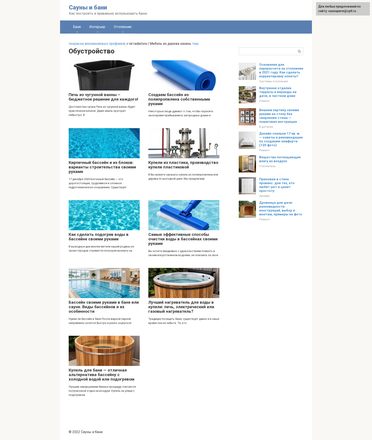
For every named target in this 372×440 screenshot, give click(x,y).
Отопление (123, 27)
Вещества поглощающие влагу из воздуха (280, 159)
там (195, 44)
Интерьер (97, 27)
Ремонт (264, 101)
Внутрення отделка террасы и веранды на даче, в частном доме (277, 92)
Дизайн (264, 195)
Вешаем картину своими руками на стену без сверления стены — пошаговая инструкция (279, 116)
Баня (77, 27)
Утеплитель (267, 166)
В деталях (266, 126)
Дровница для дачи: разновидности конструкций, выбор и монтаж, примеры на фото (280, 208)
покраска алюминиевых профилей (97, 44)
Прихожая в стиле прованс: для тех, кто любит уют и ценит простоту (276, 185)
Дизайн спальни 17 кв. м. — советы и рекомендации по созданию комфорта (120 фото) (281, 139)
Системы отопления (273, 81)
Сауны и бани (88, 7)
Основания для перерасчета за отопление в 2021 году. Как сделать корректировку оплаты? (281, 70)
